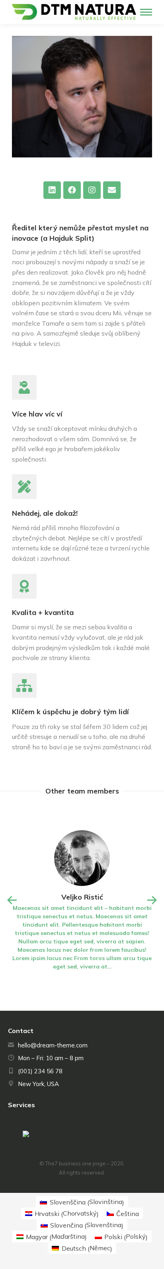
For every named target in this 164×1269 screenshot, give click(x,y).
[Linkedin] (52, 190)
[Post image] (82, 858)
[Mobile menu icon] (146, 12)
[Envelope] (112, 190)
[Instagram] (92, 190)
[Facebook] (72, 190)
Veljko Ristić (82, 897)
